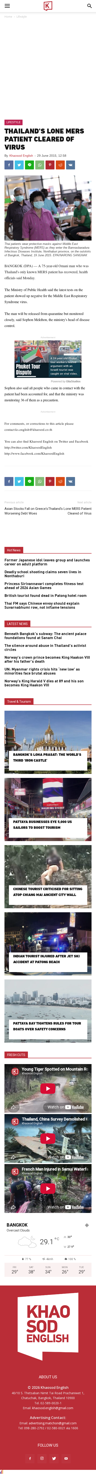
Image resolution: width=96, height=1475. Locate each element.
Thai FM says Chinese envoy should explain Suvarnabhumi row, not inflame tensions (41, 606)
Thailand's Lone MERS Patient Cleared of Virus (70, 511)
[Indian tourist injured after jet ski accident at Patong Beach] (48, 943)
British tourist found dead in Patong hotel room (45, 596)
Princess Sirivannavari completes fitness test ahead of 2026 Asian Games (43, 586)
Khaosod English (21, 155)
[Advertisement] (48, 69)
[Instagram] (42, 1458)
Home (8, 17)
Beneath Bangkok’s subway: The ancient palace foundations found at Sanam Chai (45, 636)
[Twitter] (54, 1458)
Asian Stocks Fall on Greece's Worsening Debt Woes (26, 511)
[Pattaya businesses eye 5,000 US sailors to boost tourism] (48, 809)
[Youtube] (66, 1458)
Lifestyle (22, 17)
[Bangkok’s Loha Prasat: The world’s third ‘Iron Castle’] (48, 742)
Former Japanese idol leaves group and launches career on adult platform (47, 562)
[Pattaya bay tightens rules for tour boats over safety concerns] (48, 1011)
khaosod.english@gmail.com (52, 1408)
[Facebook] (29, 1458)
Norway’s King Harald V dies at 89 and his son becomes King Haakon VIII (44, 683)
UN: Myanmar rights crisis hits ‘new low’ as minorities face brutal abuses (42, 671)
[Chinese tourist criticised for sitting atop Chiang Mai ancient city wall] (48, 876)
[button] (89, 6)
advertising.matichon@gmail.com (53, 1423)
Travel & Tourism (19, 701)
